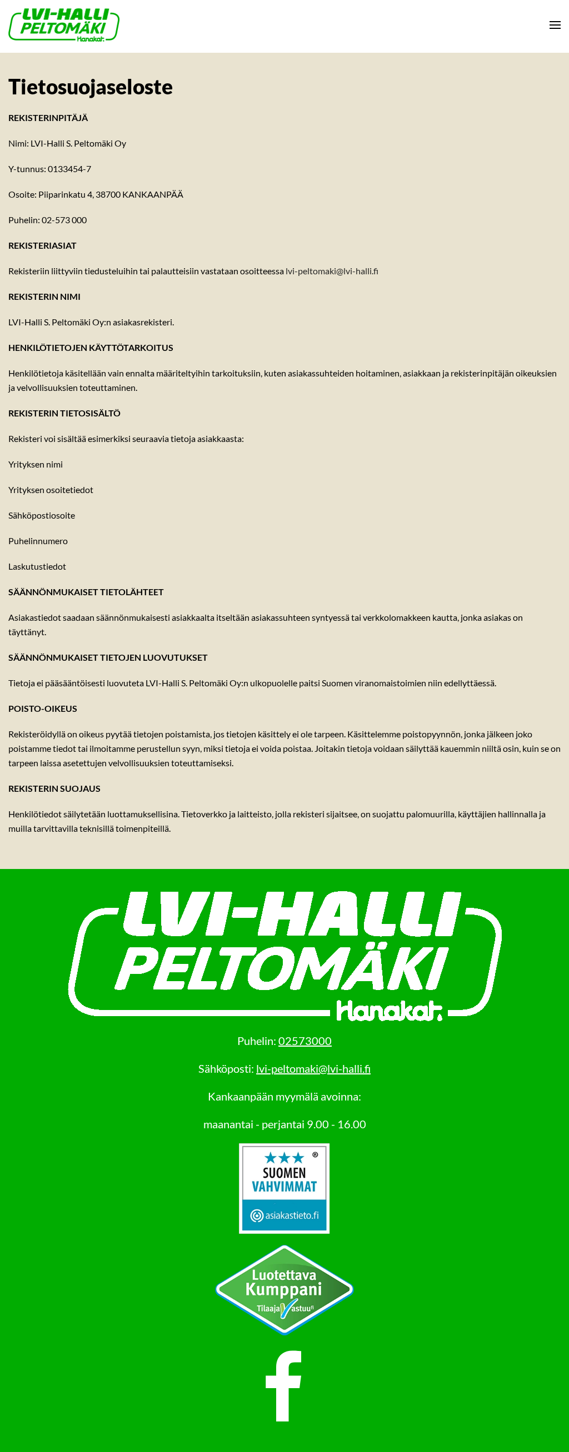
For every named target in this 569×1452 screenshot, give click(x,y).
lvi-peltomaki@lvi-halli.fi (332, 270)
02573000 (305, 1040)
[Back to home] (63, 25)
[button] (555, 25)
